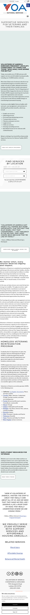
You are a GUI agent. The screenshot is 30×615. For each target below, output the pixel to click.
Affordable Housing (15, 553)
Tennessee (6, 416)
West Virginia (7, 420)
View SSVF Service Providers (11, 147)
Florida (5, 401)
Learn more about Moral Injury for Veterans (15, 250)
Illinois (5, 405)
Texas (5, 418)
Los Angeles (13, 391)
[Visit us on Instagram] (17, 573)
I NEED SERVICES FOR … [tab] (12, 171)
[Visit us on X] (8, 573)
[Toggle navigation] (2, 16)
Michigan (6, 408)
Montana (6, 412)
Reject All (15, 612)
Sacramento (20, 391)
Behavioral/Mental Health (15, 559)
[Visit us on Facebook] (12, 573)
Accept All (15, 604)
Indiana (5, 406)
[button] (28, 5)
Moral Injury (15, 547)
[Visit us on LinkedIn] (21, 573)
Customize (15, 608)
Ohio (4, 414)
